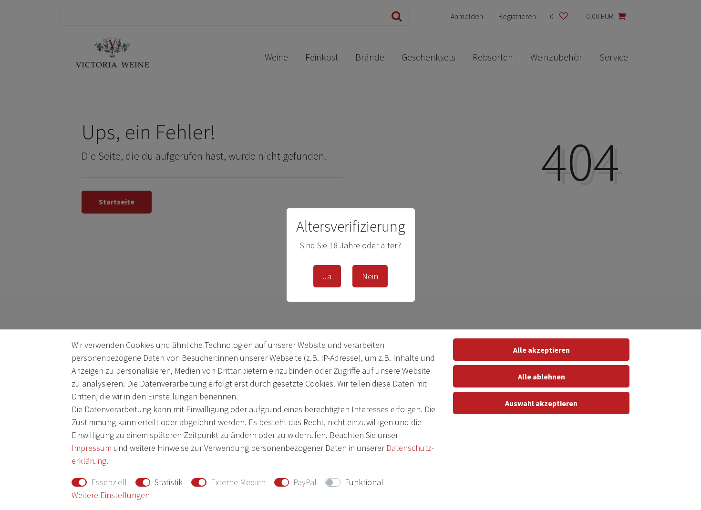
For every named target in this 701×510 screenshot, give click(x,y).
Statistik (169, 482)
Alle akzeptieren (541, 350)
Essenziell (109, 482)
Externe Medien (238, 482)
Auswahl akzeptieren (541, 403)
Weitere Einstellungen (111, 495)
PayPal (305, 482)
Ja (327, 276)
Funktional (364, 482)
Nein (370, 276)
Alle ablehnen (541, 376)
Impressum (92, 447)
